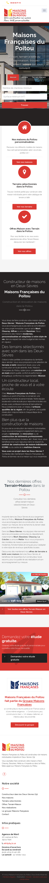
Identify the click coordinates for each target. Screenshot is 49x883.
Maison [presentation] (13, 77)
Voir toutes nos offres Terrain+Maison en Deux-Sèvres (26, 610)
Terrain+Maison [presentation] (36, 77)
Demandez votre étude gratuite (23, 658)
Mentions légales (9, 877)
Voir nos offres (24, 251)
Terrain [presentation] (24, 77)
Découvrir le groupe (24, 725)
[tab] (13, 77)
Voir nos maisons (24, 162)
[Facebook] (4, 774)
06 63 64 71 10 (15, 3)
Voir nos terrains (24, 207)
